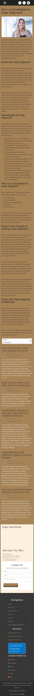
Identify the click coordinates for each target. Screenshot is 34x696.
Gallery (10, 614)
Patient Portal (12, 611)
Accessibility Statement (16, 625)
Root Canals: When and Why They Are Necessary (16, 384)
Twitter (11, 666)
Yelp (10, 673)
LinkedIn (12, 670)
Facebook (12, 663)
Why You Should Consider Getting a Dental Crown (17, 491)
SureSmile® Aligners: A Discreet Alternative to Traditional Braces (15, 413)
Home (10, 604)
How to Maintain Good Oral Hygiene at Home (15, 349)
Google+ (12, 660)
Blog (11, 677)
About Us (11, 607)
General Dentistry (14, 633)
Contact (10, 618)
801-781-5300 (13, 558)
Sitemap (11, 621)
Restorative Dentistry (15, 636)
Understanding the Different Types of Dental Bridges (16, 455)
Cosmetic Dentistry (14, 640)
